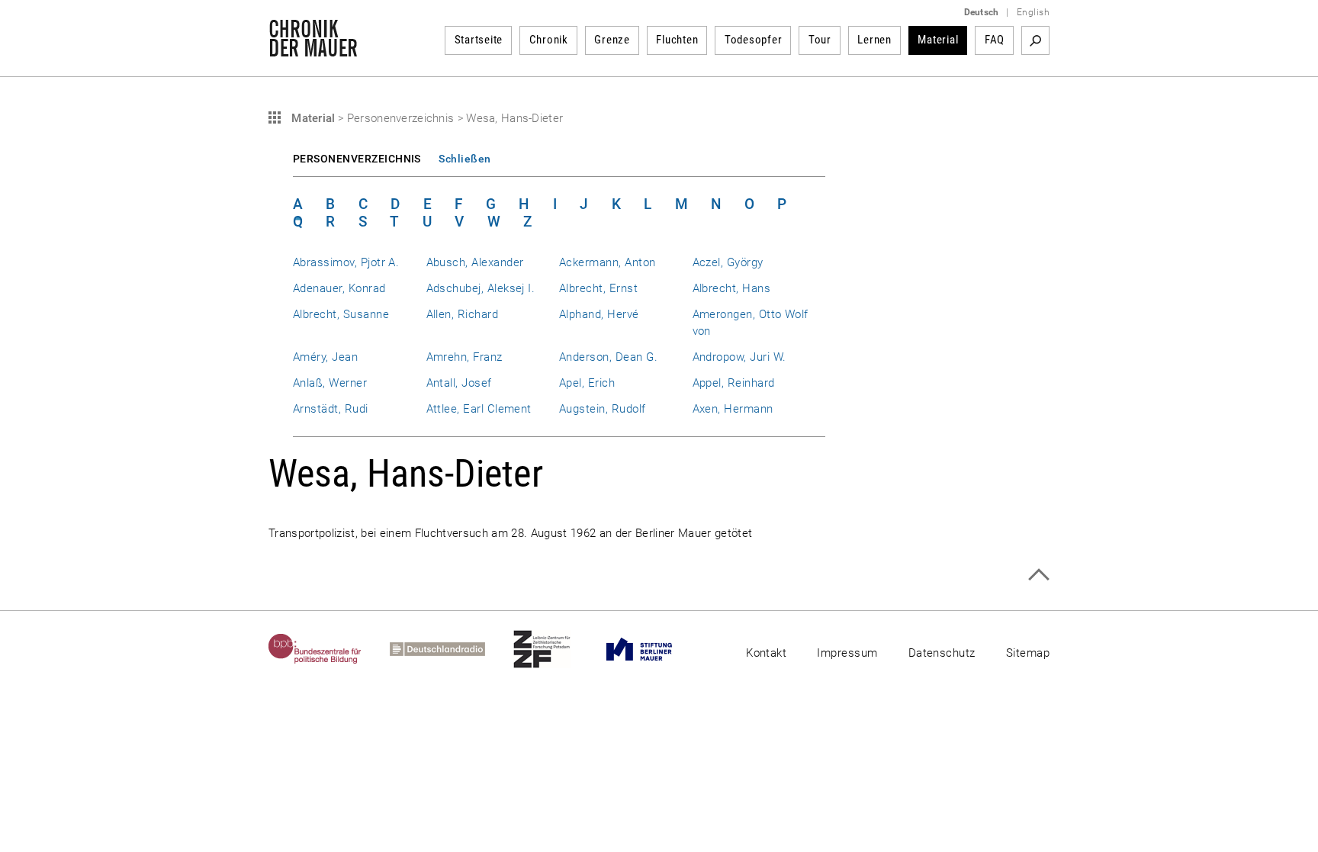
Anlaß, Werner (330, 383)
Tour (819, 40)
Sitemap (1028, 653)
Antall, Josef (459, 383)
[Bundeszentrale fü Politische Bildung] (329, 649)
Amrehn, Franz (464, 357)
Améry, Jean (325, 357)
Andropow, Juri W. (739, 357)
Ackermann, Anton (607, 262)
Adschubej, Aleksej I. (480, 288)
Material (938, 40)
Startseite (479, 40)
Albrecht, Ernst (598, 288)
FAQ (995, 40)
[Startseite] (313, 49)
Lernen (874, 40)
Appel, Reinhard (734, 383)
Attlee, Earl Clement (479, 409)
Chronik (548, 40)
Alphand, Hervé (599, 314)
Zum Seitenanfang (1038, 574)
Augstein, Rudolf (602, 409)
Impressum (847, 653)
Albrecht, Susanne (341, 314)
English (1033, 12)
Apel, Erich (587, 383)
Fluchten (677, 40)
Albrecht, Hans (732, 288)
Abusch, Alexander (475, 262)
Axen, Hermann (733, 409)
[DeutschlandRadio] (451, 649)
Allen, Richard (462, 314)
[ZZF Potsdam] (556, 649)
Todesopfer (754, 40)
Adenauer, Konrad (339, 288)
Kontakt (766, 653)
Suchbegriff (1035, 40)
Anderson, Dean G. (608, 357)
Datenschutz (942, 653)
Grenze (612, 40)
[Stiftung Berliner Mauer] (653, 649)
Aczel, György (728, 262)
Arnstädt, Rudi (330, 409)
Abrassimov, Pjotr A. (346, 262)
